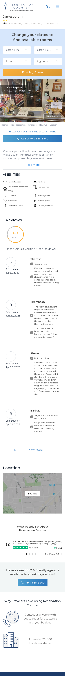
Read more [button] (32, 164)
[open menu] (57, 6)
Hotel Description (17, 125)
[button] (30, 24)
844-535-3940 (16, 91)
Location (53, 125)
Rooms (4, 125)
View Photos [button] (52, 116)
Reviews (43, 125)
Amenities (32, 125)
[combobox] (17, 61)
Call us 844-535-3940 (35, 138)
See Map (32, 493)
